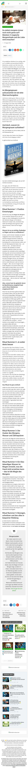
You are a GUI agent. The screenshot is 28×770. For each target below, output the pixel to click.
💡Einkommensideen (7, 26)
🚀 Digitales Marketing (7, 631)
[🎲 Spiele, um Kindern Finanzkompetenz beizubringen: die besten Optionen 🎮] (6, 716)
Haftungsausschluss (20, 764)
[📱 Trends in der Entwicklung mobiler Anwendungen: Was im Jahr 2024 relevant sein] (6, 694)
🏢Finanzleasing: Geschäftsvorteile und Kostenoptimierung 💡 (15, 701)
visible (9, 55)
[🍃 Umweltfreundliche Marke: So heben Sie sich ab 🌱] (20, 628)
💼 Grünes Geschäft (19, 631)
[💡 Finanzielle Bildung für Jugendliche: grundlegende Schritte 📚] (6, 687)
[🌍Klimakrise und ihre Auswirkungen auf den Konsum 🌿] (6, 679)
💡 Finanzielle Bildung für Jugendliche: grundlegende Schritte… (16, 687)
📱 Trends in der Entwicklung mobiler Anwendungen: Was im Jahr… (17, 694)
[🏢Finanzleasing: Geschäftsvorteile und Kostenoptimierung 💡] (6, 701)
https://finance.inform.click (11, 748)
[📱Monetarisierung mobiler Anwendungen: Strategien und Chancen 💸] (20, 646)
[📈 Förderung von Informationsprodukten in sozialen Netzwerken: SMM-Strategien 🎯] (7, 628)
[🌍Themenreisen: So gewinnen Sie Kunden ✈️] (7, 646)
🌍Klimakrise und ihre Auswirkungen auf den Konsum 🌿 (17, 679)
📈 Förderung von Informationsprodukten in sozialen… (16, 709)
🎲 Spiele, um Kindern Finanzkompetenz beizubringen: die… (15, 716)
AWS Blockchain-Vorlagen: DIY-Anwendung (21, 614)
